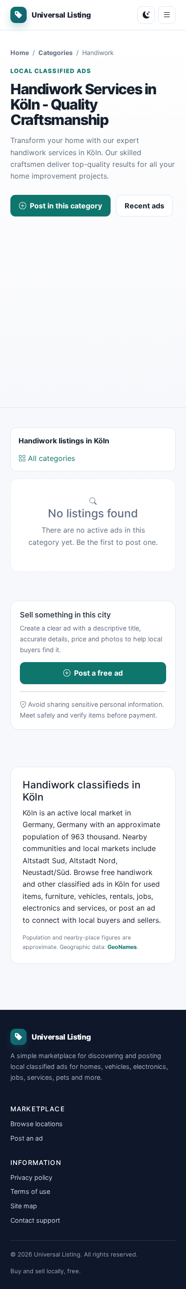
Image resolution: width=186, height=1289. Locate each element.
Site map (23, 1206)
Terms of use (30, 1191)
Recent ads (144, 205)
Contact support (35, 1220)
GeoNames (122, 947)
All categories (50, 458)
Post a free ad (98, 672)
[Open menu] (167, 15)
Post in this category (66, 205)
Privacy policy (31, 1177)
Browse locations (36, 1124)
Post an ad (26, 1138)
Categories (55, 52)
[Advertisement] (93, 305)
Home (19, 52)
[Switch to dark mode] (146, 15)
